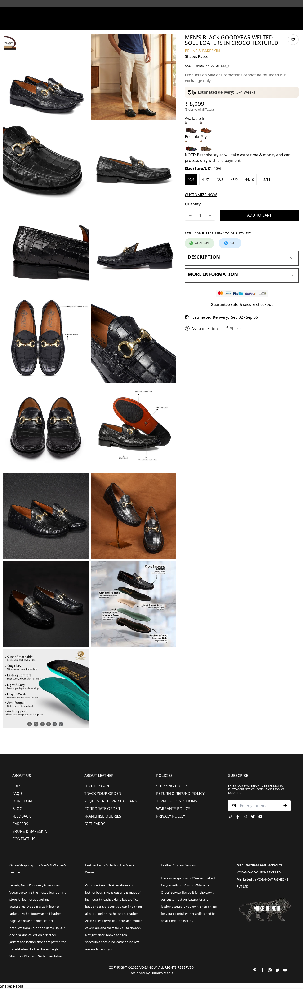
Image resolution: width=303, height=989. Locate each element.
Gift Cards (94, 823)
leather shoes (118, 885)
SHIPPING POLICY (172, 786)
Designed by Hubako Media (152, 973)
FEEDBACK (21, 816)
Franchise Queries (102, 816)
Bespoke (211, 24)
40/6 (190, 179)
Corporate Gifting (238, 24)
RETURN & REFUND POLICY (180, 793)
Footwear (80, 24)
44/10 (249, 179)
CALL (232, 243)
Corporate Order (102, 808)
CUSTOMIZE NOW (201, 194)
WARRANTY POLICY (173, 808)
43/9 (234, 179)
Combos (192, 24)
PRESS (17, 786)
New (58, 24)
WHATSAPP (202, 243)
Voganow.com (19, 892)
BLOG (17, 808)
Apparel (104, 24)
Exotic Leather (38, 24)
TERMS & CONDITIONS (176, 801)
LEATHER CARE (97, 786)
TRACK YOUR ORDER (102, 793)
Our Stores (24, 801)
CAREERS (20, 823)
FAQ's (17, 793)
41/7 (205, 179)
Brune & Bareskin (29, 831)
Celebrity (172, 24)
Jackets (14, 885)
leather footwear (32, 913)
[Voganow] (151, 14)
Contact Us (23, 839)
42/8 (219, 179)
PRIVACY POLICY (170, 816)
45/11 (266, 179)
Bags (152, 24)
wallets (112, 921)
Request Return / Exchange (112, 801)
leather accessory (173, 906)
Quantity (193, 204)
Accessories (129, 24)
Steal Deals (268, 24)
